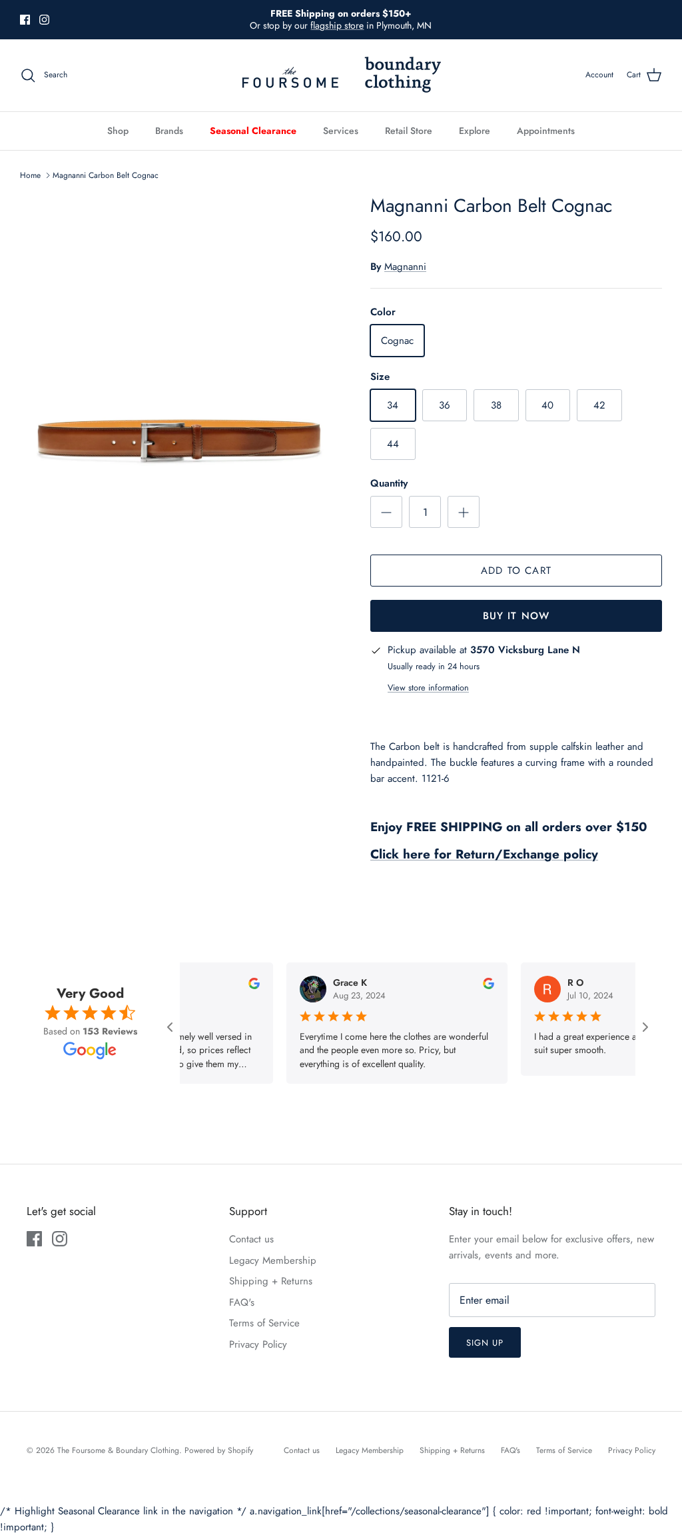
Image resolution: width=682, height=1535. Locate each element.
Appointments (546, 130)
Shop (118, 130)
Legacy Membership (272, 1260)
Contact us (251, 1239)
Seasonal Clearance (253, 130)
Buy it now (516, 616)
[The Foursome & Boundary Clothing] (341, 75)
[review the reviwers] (239, 982)
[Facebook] (25, 20)
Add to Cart (516, 570)
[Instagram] (44, 20)
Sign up (485, 1342)
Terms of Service (264, 1323)
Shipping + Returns (270, 1281)
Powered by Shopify (218, 1450)
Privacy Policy (258, 1344)
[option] (180, 436)
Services (340, 130)
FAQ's (241, 1302)
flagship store (337, 25)
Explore (474, 130)
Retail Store (408, 130)
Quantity (389, 484)
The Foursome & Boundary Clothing (118, 1450)
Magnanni (405, 266)
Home (30, 175)
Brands (169, 130)
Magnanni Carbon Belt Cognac (106, 175)
